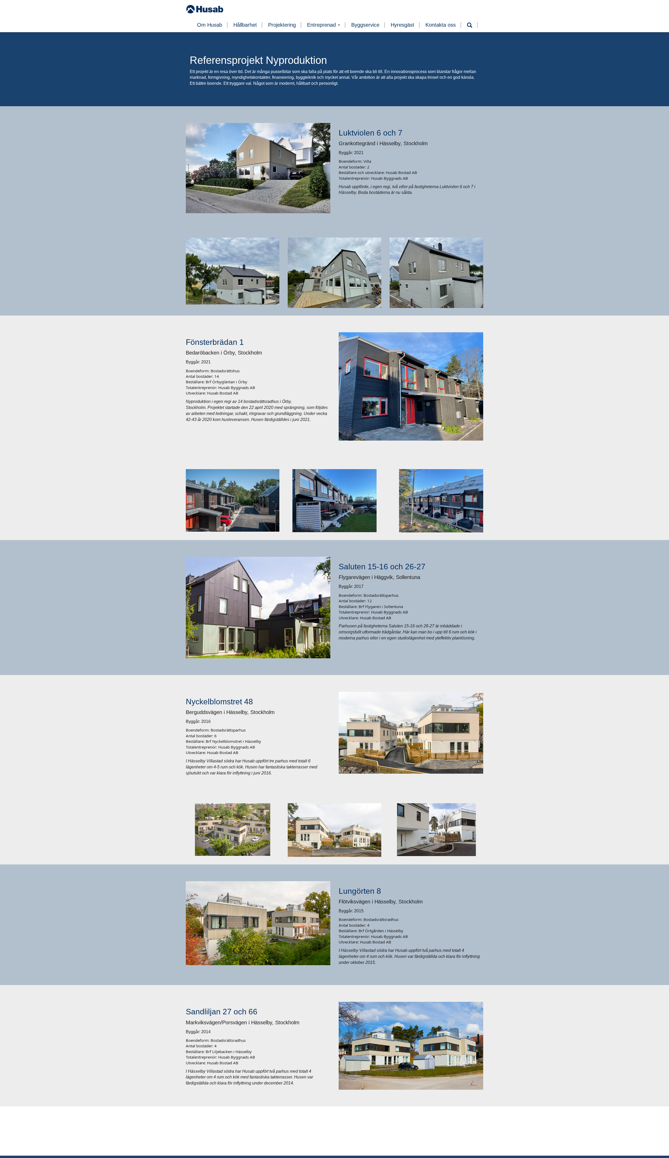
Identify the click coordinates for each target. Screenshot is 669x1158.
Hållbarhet (245, 25)
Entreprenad (322, 25)
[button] (469, 25)
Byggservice (365, 25)
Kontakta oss (440, 25)
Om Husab (209, 25)
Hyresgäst (402, 25)
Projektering (282, 25)
